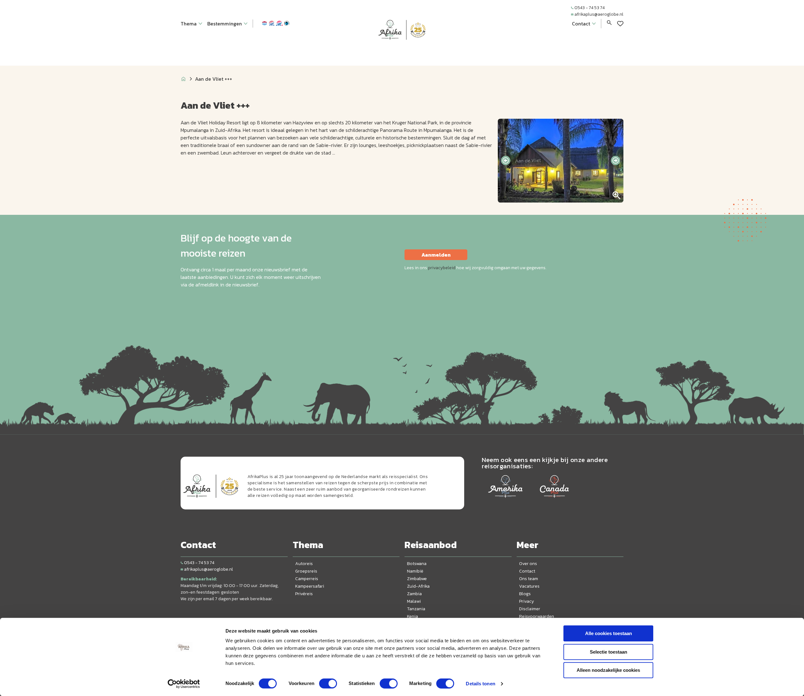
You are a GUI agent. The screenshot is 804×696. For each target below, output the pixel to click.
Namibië (415, 571)
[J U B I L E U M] (402, 51)
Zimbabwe (417, 578)
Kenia (412, 616)
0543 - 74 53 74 (589, 7)
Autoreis (304, 563)
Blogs (525, 593)
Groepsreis (306, 571)
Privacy (526, 601)
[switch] (328, 683)
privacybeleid (441, 267)
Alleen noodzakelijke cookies (608, 670)
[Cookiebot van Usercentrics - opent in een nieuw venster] (183, 683)
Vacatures (529, 586)
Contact (527, 571)
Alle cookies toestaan (608, 633)
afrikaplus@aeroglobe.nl (598, 14)
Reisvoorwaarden (536, 616)
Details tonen (480, 683)
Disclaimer (529, 609)
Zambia (414, 593)
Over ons (528, 563)
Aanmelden (436, 254)
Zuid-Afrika (418, 586)
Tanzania (416, 609)
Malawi (414, 601)
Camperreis (306, 578)
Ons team (528, 578)
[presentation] (505, 160)
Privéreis (304, 593)
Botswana (416, 563)
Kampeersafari (309, 586)
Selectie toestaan (608, 652)
